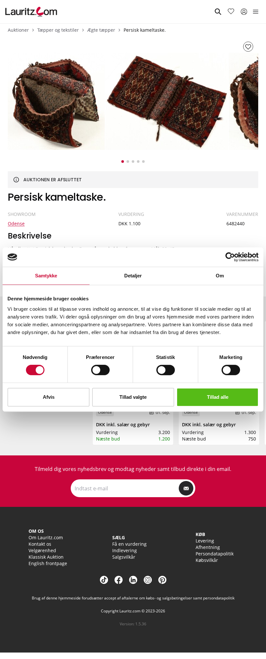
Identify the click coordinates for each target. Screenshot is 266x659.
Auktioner (18, 30)
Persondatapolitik (215, 554)
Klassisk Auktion (46, 557)
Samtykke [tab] (46, 275)
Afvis (48, 397)
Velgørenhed (42, 550)
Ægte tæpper (101, 30)
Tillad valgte (133, 397)
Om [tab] (220, 275)
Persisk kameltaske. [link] (145, 30)
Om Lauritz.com (46, 537)
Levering (205, 541)
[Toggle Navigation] (255, 11)
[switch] (100, 370)
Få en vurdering (129, 544)
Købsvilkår (207, 560)
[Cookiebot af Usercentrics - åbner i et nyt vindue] (230, 257)
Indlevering (124, 550)
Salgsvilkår (123, 557)
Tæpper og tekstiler (58, 30)
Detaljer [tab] (133, 275)
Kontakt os (40, 544)
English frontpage (48, 563)
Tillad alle (217, 397)
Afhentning (208, 547)
